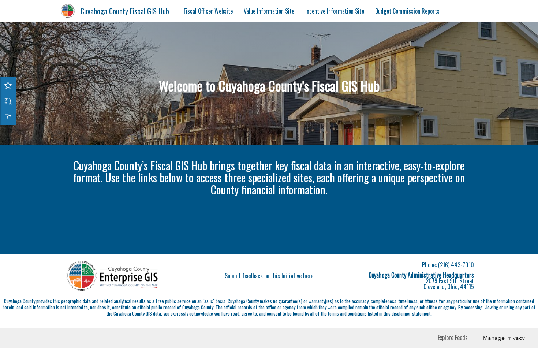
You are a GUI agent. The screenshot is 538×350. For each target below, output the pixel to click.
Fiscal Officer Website (208, 11)
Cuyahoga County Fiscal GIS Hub (125, 11)
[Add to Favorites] (8, 85)
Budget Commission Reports (407, 11)
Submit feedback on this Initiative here (269, 331)
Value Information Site (269, 11)
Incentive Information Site (334, 11)
